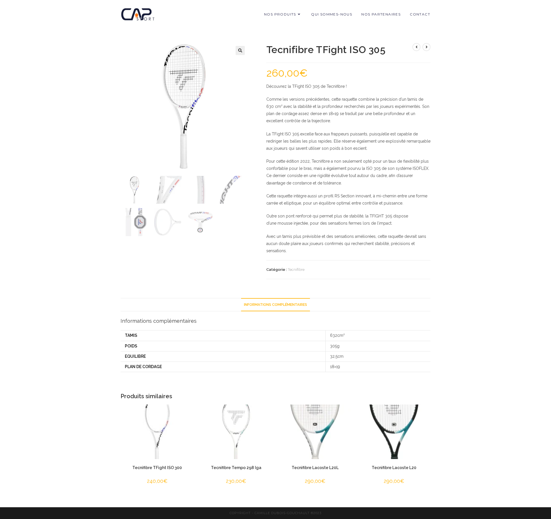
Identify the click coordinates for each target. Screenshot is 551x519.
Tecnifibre (296, 269)
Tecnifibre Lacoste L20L (315, 467)
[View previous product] (416, 47)
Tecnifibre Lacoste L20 (394, 467)
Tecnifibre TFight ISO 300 (157, 467)
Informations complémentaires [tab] (275, 304)
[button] (240, 50)
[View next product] (426, 47)
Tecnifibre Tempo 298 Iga (236, 467)
